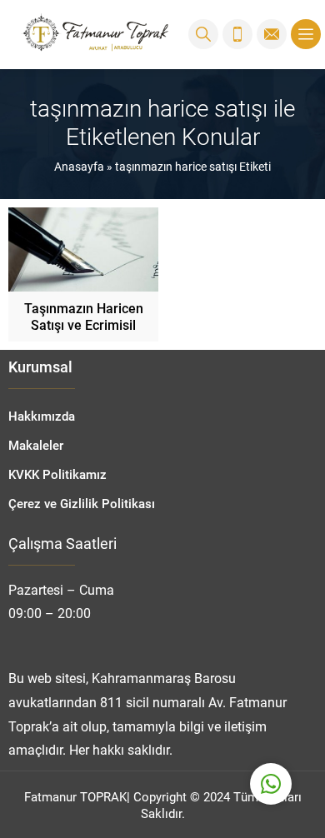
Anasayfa (79, 166)
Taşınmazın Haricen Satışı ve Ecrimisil (83, 316)
